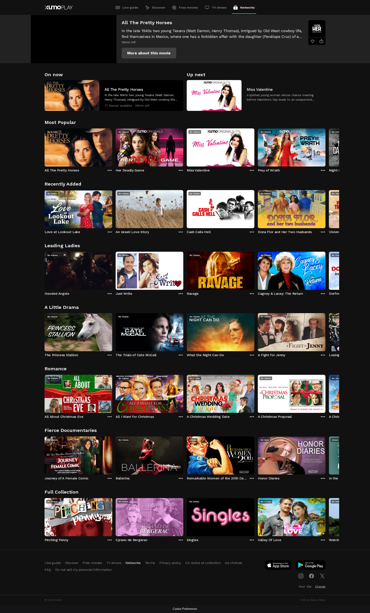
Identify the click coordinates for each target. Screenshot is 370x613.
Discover (158, 7)
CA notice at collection (203, 563)
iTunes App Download (278, 566)
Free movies (188, 7)
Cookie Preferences (185, 608)
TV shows (219, 7)
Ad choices (233, 563)
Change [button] (320, 586)
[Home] (59, 7)
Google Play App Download (310, 566)
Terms (150, 563)
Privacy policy (170, 563)
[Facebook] (311, 576)
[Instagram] (301, 576)
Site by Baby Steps (313, 599)
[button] (149, 53)
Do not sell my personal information (83, 570)
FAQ (48, 570)
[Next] (325, 146)
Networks (247, 7)
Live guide (130, 7)
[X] (322, 576)
